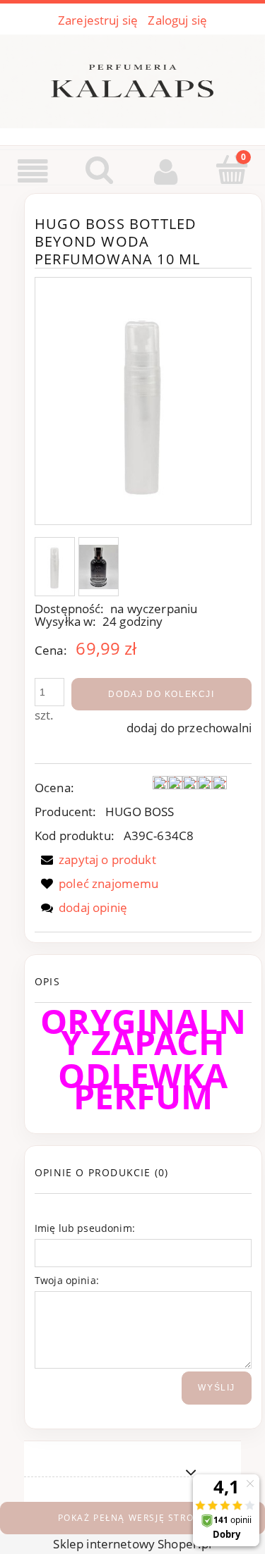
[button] (33, 172)
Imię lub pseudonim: (85, 1228)
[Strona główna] (132, 78)
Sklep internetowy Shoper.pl (132, 1544)
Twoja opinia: (67, 1280)
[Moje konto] (166, 171)
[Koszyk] (232, 170)
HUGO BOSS (139, 811)
